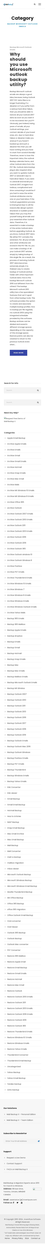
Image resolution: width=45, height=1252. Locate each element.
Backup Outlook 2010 (16, 700)
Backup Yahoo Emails (16, 781)
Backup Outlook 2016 (16, 717)
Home (7, 1238)
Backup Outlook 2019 (16, 735)
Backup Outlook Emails (17, 740)
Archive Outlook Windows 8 (19, 560)
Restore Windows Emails (18, 1043)
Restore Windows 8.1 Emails (19, 1037)
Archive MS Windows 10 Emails (20, 490)
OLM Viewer (12, 927)
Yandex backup (14, 1084)
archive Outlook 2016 (16, 537)
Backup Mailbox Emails (17, 676)
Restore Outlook (14, 991)
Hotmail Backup (14, 810)
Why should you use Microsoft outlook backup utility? (21, 69)
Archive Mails (13, 484)
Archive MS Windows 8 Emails (20, 496)
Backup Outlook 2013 (16, 711)
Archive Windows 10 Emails (19, 583)
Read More (18, 353)
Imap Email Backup (16, 828)
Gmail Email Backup (16, 804)
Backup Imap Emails (16, 659)
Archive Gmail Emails (16, 461)
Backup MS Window (16, 688)
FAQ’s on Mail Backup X (17, 1169)
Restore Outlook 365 (16, 1025)
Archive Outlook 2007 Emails (20, 513)
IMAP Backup (13, 822)
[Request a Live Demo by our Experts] (22, 421)
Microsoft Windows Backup (19, 880)
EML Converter (14, 787)
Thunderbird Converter (17, 1055)
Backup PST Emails (15, 764)
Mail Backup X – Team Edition (20, 1120)
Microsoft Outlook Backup (19, 874)
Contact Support (14, 1163)
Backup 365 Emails (15, 618)
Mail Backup (12, 845)
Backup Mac (12, 665)
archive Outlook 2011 (16, 525)
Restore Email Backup (17, 967)
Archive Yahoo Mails (16, 612)
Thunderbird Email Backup (19, 1060)
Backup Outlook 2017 (16, 723)
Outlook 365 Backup (16, 932)
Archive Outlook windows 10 (19, 554)
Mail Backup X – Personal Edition (21, 1114)
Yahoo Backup (13, 1072)
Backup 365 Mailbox (16, 624)
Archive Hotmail (14, 467)
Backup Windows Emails (18, 775)
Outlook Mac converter (17, 944)
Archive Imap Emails (16, 473)
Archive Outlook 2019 (16, 543)
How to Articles (14, 816)
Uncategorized (14, 1066)
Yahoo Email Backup (16, 1078)
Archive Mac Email (15, 479)
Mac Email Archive (15, 833)
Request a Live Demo (16, 1157)
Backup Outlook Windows (18, 752)
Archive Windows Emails (18, 601)
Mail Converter (14, 851)
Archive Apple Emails (16, 444)
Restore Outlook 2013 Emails (20, 1008)
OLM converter (14, 921)
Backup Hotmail (14, 653)
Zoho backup (13, 1089)
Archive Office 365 (15, 502)
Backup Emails (13, 641)
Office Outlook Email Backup (20, 915)
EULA (27, 1238)
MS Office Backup (15, 897)
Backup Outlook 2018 (16, 729)
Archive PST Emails (15, 572)
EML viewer (12, 793)
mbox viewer (13, 868)
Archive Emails (13, 449)
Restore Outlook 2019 (16, 1020)
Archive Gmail (13, 455)
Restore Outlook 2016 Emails (20, 1014)
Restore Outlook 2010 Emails (20, 996)
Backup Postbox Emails (17, 758)
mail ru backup (14, 857)
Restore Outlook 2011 (16, 1002)
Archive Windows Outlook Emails (22, 607)
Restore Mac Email (15, 985)
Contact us (35, 1238)
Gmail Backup (13, 799)
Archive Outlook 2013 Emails (19, 531)
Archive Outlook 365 (16, 548)
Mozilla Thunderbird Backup (19, 892)
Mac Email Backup (15, 839)
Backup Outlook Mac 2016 (18, 746)
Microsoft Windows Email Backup (22, 886)
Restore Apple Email (16, 961)
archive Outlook (14, 508)
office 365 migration (16, 909)
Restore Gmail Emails (16, 973)
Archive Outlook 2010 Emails (19, 519)
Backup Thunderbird (16, 769)
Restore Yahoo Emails (17, 1049)
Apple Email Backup (16, 438)
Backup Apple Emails (16, 630)
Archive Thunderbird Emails (19, 577)
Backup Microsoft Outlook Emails (22, 682)
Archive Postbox (14, 566)
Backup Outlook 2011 (16, 705)
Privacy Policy (17, 1238)
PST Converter (14, 950)
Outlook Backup (14, 938)
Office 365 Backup (15, 903)
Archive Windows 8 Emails (19, 595)
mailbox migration (15, 863)
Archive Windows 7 (15, 589)
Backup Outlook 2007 (17, 694)
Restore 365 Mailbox (16, 956)
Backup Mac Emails (16, 671)
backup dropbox (14, 636)
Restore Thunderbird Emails (19, 1031)
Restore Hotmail (14, 979)
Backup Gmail (13, 647)
